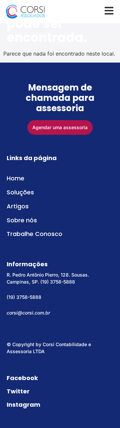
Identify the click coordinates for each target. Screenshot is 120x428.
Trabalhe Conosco (34, 234)
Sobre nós (22, 220)
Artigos (18, 206)
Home (15, 178)
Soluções (20, 192)
